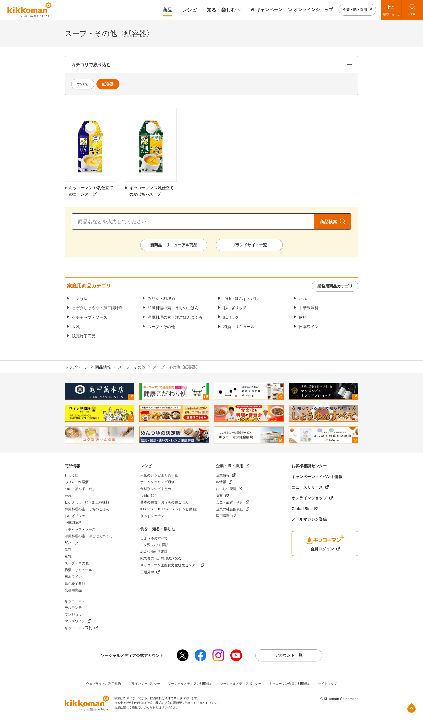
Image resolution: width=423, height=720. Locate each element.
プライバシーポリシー (144, 683)
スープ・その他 (161, 327)
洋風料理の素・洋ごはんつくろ (175, 317)
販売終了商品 (83, 336)
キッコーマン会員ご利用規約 (289, 683)
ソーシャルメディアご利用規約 (190, 683)
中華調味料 (308, 308)
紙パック (231, 317)
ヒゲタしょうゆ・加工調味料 (97, 308)
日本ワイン (308, 327)
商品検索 (328, 221)
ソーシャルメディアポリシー (240, 683)
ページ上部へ (411, 708)
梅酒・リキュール (239, 327)
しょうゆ (80, 298)
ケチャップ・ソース (89, 317)
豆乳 (76, 327)
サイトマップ (327, 683)
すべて (83, 84)
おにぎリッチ (235, 308)
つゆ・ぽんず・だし (240, 298)
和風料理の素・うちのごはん (173, 308)
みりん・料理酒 (161, 298)
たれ (303, 298)
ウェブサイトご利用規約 (103, 683)
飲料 (303, 317)
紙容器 (108, 84)
